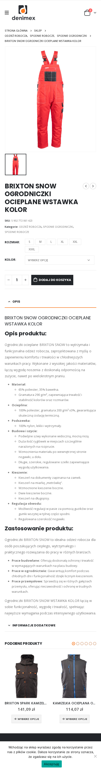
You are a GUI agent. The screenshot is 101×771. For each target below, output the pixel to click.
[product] (26, 676)
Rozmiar (12, 242)
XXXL (32, 249)
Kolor (10, 259)
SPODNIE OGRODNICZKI (58, 226)
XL (62, 242)
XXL (75, 242)
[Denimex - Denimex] (24, 12)
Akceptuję (51, 764)
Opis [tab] (16, 301)
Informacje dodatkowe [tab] (33, 625)
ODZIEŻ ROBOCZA (30, 226)
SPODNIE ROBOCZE (17, 232)
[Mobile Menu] (8, 13)
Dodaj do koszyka (55, 280)
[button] (73, 643)
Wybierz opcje (28, 719)
